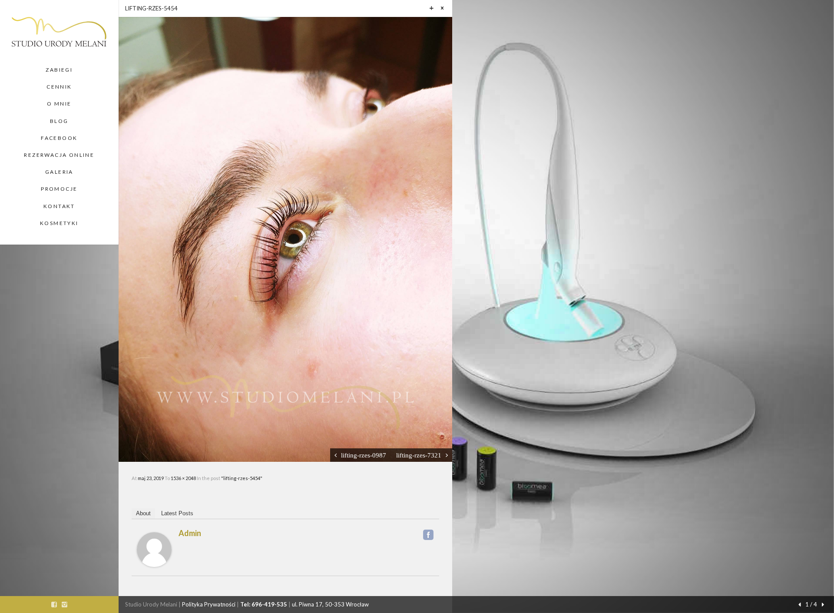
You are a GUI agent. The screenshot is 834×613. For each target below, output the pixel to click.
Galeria (59, 172)
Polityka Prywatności (208, 604)
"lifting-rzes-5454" (241, 478)
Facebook (59, 138)
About (143, 513)
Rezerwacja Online (59, 155)
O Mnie (59, 103)
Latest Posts (177, 513)
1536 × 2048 (184, 478)
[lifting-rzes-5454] (285, 238)
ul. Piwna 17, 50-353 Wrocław (330, 604)
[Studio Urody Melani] (59, 30)
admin (190, 533)
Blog (59, 121)
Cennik (59, 86)
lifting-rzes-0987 (363, 455)
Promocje (59, 189)
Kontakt (59, 206)
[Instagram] (64, 604)
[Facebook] (428, 535)
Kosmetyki (59, 223)
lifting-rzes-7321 (418, 455)
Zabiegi (59, 69)
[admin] (154, 548)
